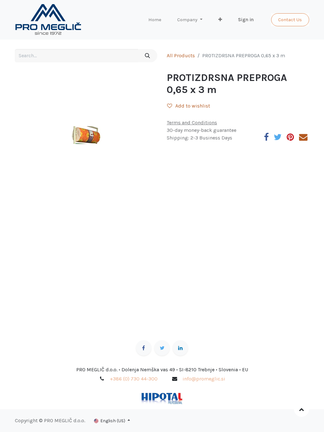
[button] (220, 19)
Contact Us (290, 19)
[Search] (147, 55)
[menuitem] (154, 19)
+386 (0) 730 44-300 (134, 379)
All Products (181, 55)
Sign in (246, 19)
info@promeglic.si (204, 379)
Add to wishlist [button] (192, 106)
